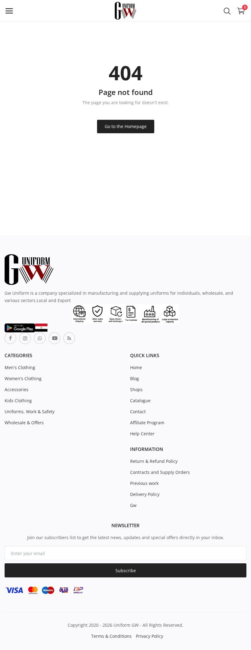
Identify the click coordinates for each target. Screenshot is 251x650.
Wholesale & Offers (24, 422)
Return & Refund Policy (154, 461)
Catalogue (140, 400)
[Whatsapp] (40, 338)
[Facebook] (10, 338)
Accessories (16, 389)
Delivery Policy (144, 494)
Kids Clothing (18, 400)
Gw (133, 505)
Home (136, 367)
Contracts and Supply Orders (160, 472)
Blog (134, 378)
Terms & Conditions (111, 636)
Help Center (142, 433)
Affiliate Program (147, 422)
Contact (138, 411)
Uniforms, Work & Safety (29, 411)
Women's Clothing (23, 378)
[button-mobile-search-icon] (227, 10)
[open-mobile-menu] (9, 11)
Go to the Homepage (126, 126)
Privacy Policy (149, 636)
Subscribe (125, 570)
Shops (136, 389)
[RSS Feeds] (69, 338)
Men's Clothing (20, 367)
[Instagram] (25, 338)
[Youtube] (54, 338)
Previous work (144, 483)
